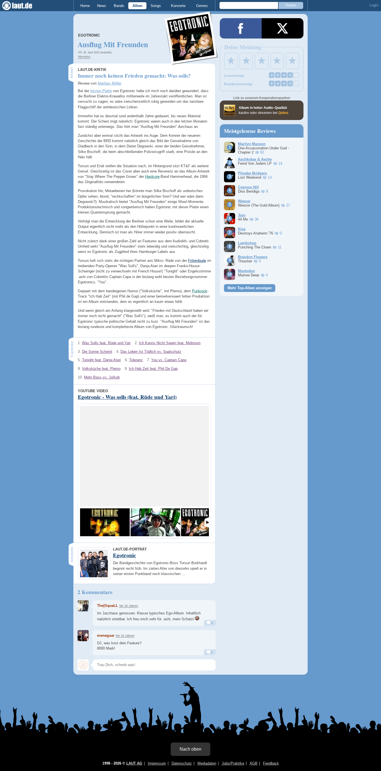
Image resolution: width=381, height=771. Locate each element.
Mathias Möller (109, 83)
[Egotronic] (191, 61)
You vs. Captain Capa (168, 360)
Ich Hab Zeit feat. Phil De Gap (153, 369)
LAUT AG (134, 763)
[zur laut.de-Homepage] (22, 5)
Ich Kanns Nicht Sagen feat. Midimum (170, 343)
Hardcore (152, 176)
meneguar (105, 635)
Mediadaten (206, 763)
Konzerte (178, 6)
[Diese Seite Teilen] (241, 28)
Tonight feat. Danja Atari (101, 360)
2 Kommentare (95, 592)
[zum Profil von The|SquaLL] (83, 605)
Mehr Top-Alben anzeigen (250, 288)
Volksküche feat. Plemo (101, 369)
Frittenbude (197, 260)
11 (279, 247)
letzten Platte (101, 91)
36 (257, 219)
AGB (253, 763)
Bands (119, 6)
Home (85, 6)
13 (270, 177)
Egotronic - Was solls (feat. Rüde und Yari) (127, 397)
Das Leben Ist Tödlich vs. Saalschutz (150, 351)
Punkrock (199, 291)
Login (374, 5)
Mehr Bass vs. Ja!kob (102, 377)
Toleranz (136, 360)
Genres (202, 6)
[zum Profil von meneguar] (83, 635)
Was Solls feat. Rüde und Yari (106, 343)
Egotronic (89, 35)
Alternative (84, 56)
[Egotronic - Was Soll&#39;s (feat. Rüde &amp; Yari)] (155, 522)
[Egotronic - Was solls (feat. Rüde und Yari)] (105, 522)
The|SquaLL (107, 606)
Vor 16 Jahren (128, 605)
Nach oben (190, 749)
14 (280, 163)
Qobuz (283, 113)
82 (262, 152)
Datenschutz (182, 763)
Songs (156, 6)
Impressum (157, 763)
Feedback (271, 763)
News (101, 6)
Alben (137, 6)
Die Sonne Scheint (97, 351)
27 (288, 205)
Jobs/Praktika (233, 763)
